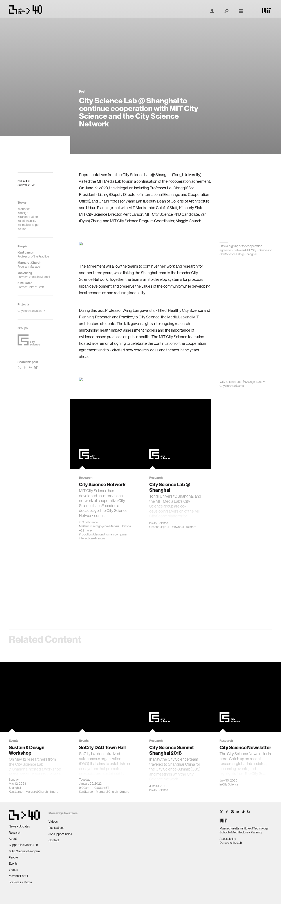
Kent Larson (16, 792)
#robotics (85, 534)
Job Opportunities (60, 834)
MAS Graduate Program (24, 851)
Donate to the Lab (231, 843)
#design (97, 534)
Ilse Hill (25, 181)
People (13, 857)
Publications (56, 828)
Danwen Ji (177, 527)
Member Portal (18, 876)
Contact (54, 840)
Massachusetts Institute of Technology (244, 828)
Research (15, 833)
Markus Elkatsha (120, 526)
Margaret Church (37, 792)
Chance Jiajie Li (159, 527)
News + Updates (19, 826)
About (13, 839)
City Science (90, 522)
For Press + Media (20, 882)
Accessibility (228, 839)
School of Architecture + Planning (241, 832)
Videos (13, 870)
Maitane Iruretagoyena (93, 526)
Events (13, 864)
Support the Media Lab (23, 845)
